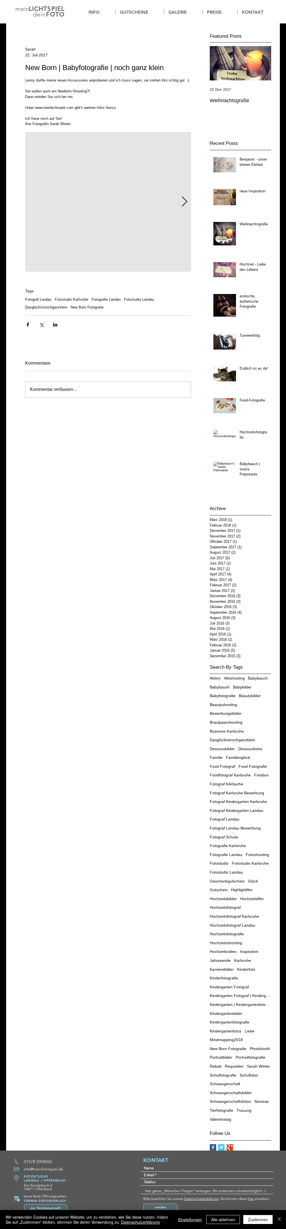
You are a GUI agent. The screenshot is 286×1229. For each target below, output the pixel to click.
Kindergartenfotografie (229, 1022)
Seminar (261, 1101)
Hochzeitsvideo (223, 951)
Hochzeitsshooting (226, 943)
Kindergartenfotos (225, 1031)
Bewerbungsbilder (226, 713)
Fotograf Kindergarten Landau (236, 810)
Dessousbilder (222, 749)
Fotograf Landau (38, 299)
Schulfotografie (223, 1075)
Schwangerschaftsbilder (231, 1093)
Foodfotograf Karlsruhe (230, 775)
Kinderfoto (246, 969)
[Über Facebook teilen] (27, 324)
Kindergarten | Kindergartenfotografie (240, 1004)
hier (251, 1199)
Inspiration (249, 951)
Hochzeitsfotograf (225, 907)
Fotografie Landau (106, 299)
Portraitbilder (221, 1057)
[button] (183, 11)
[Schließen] (279, 1219)
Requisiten (234, 1066)
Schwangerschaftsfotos (230, 1101)
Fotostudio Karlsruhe (71, 299)
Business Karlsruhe (227, 731)
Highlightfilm (241, 890)
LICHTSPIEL (47, 9)
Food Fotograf (222, 766)
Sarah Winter (258, 1066)
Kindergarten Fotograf (229, 987)
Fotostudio (219, 863)
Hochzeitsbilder (223, 898)
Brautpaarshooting (226, 722)
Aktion (215, 678)
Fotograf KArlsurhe (226, 784)
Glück (253, 881)
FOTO (55, 14)
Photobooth (260, 1048)
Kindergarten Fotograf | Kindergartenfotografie (240, 995)
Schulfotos (249, 1075)
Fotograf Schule (224, 837)
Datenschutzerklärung (201, 1199)
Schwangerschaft (225, 1084)
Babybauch (258, 678)
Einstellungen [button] (190, 1219)
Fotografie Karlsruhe (228, 845)
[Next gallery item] (184, 202)
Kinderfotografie (224, 978)
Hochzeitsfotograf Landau (232, 925)
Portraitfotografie (250, 1057)
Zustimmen (258, 1219)
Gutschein (219, 890)
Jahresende (220, 960)
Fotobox (261, 775)
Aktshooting (234, 678)
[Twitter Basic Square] (221, 1147)
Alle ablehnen (223, 1219)
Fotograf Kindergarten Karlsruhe (238, 801)
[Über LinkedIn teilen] (55, 324)
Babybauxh (220, 687)
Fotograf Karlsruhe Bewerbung (237, 793)
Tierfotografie (221, 1110)
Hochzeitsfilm (252, 898)
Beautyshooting (223, 704)
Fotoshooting (257, 854)
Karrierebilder (222, 969)
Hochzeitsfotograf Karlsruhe (234, 916)
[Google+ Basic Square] (230, 1147)
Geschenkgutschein (227, 881)
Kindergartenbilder (226, 1013)
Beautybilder (250, 696)
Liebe (249, 1031)
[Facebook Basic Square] (213, 1147)
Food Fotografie (253, 766)
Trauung (244, 1110)
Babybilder (242, 687)
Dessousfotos (250, 749)
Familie (216, 757)
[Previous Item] (218, 63)
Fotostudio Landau (139, 299)
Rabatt (215, 1066)
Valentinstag (220, 1119)
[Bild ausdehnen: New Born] (108, 202)
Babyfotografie (222, 696)
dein (39, 14)
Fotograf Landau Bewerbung (235, 828)
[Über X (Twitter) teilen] (41, 324)
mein (22, 9)
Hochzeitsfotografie (227, 934)
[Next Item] (262, 63)
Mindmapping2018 (226, 1039)
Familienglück (238, 757)
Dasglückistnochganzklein (46, 307)
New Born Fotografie (87, 307)
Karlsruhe (242, 960)
